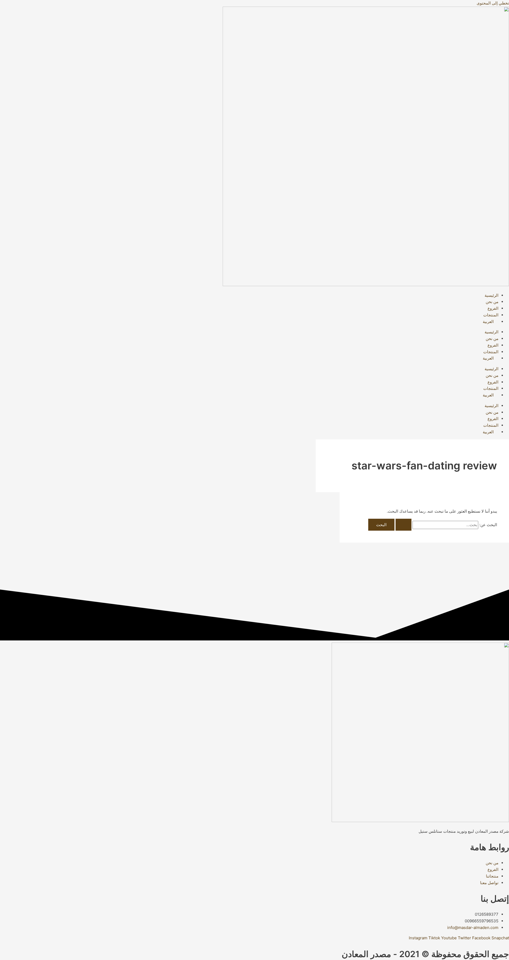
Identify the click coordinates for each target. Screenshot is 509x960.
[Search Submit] (403, 525)
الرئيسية (491, 295)
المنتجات (490, 314)
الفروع (493, 308)
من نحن (492, 301)
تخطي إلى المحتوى (493, 3)
